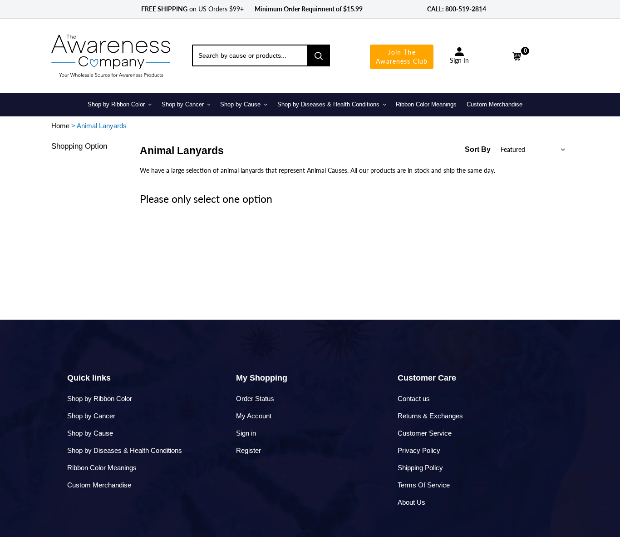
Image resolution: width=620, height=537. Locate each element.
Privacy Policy (419, 450)
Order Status (255, 398)
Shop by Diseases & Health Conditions (124, 450)
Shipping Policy (420, 468)
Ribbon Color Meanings (102, 468)
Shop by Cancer (91, 416)
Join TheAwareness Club (402, 56)
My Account (253, 416)
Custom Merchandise (99, 485)
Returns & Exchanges (430, 416)
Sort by (478, 149)
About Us (411, 502)
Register (248, 450)
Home (60, 126)
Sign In (459, 60)
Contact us (414, 398)
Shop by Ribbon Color (99, 398)
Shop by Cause (90, 433)
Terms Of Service (424, 485)
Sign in (246, 433)
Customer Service (425, 433)
